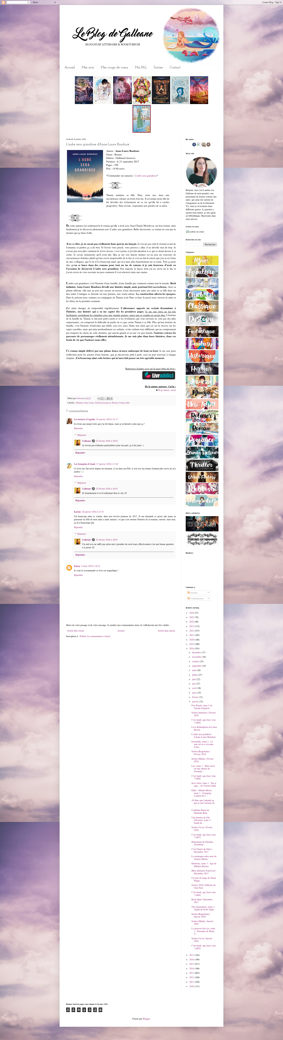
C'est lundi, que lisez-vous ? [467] (203, 836)
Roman (115, 402)
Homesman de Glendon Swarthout (202, 843)
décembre (197, 652)
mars (194, 692)
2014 (192, 968)
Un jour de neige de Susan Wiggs (203, 879)
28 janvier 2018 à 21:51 (93, 511)
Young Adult (124, 402)
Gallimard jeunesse (103, 402)
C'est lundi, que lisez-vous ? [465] (203, 947)
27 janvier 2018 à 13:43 (107, 463)
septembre (197, 665)
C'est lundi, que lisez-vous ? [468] (203, 777)
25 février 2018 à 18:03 (107, 440)
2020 (192, 639)
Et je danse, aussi (167, 389)
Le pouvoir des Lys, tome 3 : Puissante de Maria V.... (203, 931)
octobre (196, 661)
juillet (195, 674)
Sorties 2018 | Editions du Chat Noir (203, 886)
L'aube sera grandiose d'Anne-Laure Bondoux (203, 735)
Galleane (80, 398)
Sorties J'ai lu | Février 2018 (201, 829)
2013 (192, 972)
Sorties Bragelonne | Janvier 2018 (200, 915)
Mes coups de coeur (114, 67)
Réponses (81, 434)
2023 (192, 626)
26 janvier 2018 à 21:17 (107, 419)
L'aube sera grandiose (146, 175)
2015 (192, 963)
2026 (192, 612)
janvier (195, 701)
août (194, 670)
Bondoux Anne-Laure (85, 402)
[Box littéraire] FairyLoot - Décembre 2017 (204, 872)
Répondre (78, 428)
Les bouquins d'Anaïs (84, 464)
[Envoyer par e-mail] (99, 398)
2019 (192, 644)
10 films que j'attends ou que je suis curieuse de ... (203, 803)
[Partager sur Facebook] (108, 398)
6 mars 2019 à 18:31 (90, 566)
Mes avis (88, 67)
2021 (192, 635)
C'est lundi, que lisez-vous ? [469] (203, 721)
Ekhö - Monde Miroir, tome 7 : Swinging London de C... (201, 793)
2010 (192, 986)
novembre (197, 656)
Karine (77, 511)
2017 (192, 955)
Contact (175, 67)
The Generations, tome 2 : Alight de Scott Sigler (203, 908)
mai (194, 683)
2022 (192, 630)
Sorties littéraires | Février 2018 (203, 714)
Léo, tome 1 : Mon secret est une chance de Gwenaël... (203, 768)
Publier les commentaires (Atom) (95, 636)
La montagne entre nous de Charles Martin (204, 858)
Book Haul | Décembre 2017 (202, 901)
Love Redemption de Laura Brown (204, 728)
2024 (192, 621)
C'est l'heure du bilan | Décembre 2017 (201, 850)
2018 (192, 648)
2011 (192, 981)
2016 (192, 959)
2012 (192, 977)
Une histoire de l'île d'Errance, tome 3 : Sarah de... (201, 820)
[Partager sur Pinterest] (111, 398)
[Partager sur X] (105, 398)
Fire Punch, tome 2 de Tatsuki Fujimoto (201, 707)
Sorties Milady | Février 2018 (202, 760)
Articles (194, 592)
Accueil (70, 67)
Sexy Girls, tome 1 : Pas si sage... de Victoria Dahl (203, 784)
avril (194, 688)
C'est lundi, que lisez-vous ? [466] (203, 894)
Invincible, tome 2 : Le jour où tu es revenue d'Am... (202, 744)
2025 (192, 617)
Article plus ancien (166, 630)
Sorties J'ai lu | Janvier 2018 (201, 940)
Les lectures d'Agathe (84, 419)
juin (194, 679)
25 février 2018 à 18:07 (107, 539)
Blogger (146, 1018)
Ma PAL (141, 67)
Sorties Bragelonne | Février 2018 (200, 753)
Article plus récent (75, 630)
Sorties (158, 67)
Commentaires (197, 598)
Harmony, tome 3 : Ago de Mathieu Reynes (203, 865)
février (195, 697)
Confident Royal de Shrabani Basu (200, 811)
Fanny (77, 566)
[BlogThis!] (102, 398)
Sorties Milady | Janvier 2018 (202, 922)
